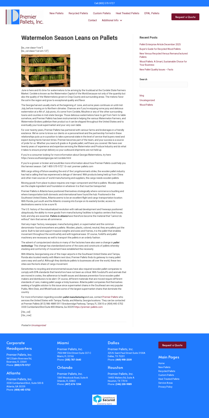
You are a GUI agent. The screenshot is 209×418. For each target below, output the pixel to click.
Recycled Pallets (78, 13)
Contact (92, 20)
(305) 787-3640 (73, 359)
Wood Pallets (146, 105)
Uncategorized (38, 325)
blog (142, 95)
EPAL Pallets (151, 13)
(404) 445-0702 (22, 389)
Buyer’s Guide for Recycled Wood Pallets (160, 49)
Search (143, 79)
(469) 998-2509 (123, 359)
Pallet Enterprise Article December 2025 (160, 44)
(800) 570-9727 (107, 3)
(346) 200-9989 (123, 384)
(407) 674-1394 (73, 384)
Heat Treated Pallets (127, 13)
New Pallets (56, 13)
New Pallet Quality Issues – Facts (156, 69)
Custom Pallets (102, 13)
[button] (121, 20)
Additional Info (110, 20)
